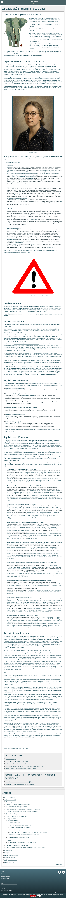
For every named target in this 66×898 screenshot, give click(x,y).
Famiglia (6, 853)
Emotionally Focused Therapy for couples (18, 837)
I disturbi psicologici (9, 862)
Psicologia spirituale (9, 857)
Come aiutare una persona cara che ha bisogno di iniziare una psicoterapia (25, 847)
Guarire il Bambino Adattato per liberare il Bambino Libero (21, 768)
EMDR (9, 840)
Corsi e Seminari (5, 881)
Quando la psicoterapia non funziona (15, 814)
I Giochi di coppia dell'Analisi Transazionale (17, 761)
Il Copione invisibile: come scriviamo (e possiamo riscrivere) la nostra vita (24, 766)
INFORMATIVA (33, 896)
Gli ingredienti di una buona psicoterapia (16, 806)
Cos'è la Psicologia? (9, 797)
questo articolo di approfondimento (14, 429)
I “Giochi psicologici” (11, 759)
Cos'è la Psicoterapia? (10, 800)
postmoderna (7, 345)
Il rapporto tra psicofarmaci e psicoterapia (17, 845)
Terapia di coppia (5, 878)
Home (2, 871)
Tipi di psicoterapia (11, 818)
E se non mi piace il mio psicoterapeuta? (16, 816)
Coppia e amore (8, 850)
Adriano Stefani (33, 2)
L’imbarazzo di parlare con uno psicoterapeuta (18, 804)
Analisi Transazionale (31, 65)
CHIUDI (39, 896)
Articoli (2, 883)
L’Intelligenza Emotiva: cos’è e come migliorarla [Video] (20, 784)
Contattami (3, 885)
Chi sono (3, 874)
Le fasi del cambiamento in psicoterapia (16, 764)
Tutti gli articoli (59, 864)
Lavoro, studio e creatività (11, 855)
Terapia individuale (5, 876)
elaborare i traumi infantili (33, 729)
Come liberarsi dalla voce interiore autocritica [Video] (19, 782)
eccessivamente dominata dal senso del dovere (26, 344)
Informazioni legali (60, 892)
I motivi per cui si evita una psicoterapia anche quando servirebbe (23, 809)
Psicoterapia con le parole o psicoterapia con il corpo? (22, 842)
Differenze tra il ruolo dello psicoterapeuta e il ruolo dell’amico (22, 811)
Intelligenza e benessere (10, 860)
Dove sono (3, 888)
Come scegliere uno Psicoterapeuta (15, 802)
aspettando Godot (11, 170)
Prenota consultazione (6, 890)
